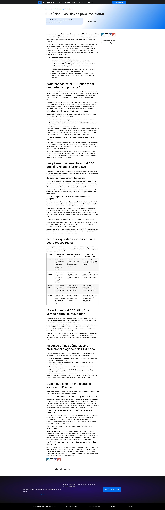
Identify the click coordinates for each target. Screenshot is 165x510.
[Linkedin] (41, 494)
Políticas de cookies (94, 506)
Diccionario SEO (69, 9)
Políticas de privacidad (72, 506)
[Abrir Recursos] (85, 2)
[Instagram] (44, 494)
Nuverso (47, 9)
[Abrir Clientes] (76, 2)
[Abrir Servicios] (62, 2)
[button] (48, 459)
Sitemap (130, 506)
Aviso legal (114, 506)
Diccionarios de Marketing (57, 9)
